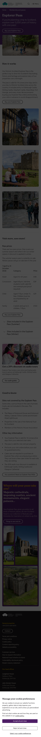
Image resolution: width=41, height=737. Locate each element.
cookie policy (19, 716)
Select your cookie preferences (20, 733)
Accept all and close (20, 721)
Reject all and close (19, 728)
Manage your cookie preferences (18, 699)
